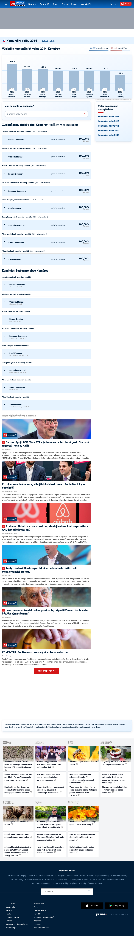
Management (39, 903)
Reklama (9, 910)
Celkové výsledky (48, 41)
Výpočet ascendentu (40, 883)
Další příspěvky (45, 671)
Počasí (90, 875)
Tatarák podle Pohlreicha (80, 879)
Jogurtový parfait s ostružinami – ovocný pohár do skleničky (116, 763)
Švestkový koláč (95, 883)
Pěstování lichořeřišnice (113, 879)
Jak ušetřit (85, 4)
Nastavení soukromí (41, 928)
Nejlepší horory (46, 875)
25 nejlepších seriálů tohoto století (16, 823)
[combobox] (45, 114)
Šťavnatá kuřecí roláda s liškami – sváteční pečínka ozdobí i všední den (115, 790)
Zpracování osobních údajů (44, 917)
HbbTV (8, 914)
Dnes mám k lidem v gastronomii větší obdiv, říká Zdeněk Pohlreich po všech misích (50, 790)
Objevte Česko (69, 4)
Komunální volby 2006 (108, 135)
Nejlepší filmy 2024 (29, 875)
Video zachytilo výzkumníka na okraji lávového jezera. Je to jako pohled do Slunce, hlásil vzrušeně (83, 791)
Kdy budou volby (102, 875)
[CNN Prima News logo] (17, 3)
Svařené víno (61, 879)
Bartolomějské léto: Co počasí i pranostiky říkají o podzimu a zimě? (82, 850)
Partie (82, 875)
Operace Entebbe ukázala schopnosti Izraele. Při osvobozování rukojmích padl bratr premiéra (81, 778)
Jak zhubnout (13, 875)
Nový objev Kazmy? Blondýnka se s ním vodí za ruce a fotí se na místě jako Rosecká (51, 850)
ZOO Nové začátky (119, 875)
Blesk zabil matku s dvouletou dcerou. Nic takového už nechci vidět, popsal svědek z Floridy (17, 790)
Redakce (37, 924)
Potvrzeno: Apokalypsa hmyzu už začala (83, 763)
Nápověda (37, 921)
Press (36, 907)
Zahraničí (44, 4)
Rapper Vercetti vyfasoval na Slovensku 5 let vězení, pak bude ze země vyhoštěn (50, 837)
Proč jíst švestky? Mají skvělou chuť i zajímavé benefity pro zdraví (82, 837)
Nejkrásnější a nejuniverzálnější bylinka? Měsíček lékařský (82, 823)
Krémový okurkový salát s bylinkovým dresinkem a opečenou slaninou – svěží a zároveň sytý (113, 778)
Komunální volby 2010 (108, 130)
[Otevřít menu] (5, 3)
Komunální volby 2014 (108, 126)
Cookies (9, 921)
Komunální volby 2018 (108, 121)
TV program (60, 875)
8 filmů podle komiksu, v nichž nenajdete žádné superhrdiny (16, 835)
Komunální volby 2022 (108, 116)
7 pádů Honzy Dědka (34, 879)
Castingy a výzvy (40, 910)
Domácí (32, 4)
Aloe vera (97, 879)
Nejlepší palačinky (78, 883)
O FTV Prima (10, 903)
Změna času (72, 875)
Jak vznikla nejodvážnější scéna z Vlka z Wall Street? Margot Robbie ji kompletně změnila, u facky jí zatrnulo (17, 851)
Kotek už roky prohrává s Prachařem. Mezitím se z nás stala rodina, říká (49, 764)
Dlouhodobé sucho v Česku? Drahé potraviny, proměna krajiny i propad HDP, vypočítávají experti (18, 764)
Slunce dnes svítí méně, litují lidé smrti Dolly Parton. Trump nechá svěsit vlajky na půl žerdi (18, 777)
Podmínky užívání (12, 917)
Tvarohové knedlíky (59, 883)
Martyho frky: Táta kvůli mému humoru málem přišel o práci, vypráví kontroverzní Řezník (49, 824)
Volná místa (10, 907)
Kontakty (37, 914)
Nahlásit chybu (11, 928)
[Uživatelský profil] (116, 3)
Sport (55, 4)
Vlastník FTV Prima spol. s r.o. (17, 924)
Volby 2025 (49, 879)
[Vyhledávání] (111, 3)
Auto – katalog (16, 879)
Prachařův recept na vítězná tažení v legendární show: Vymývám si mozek (48, 777)
